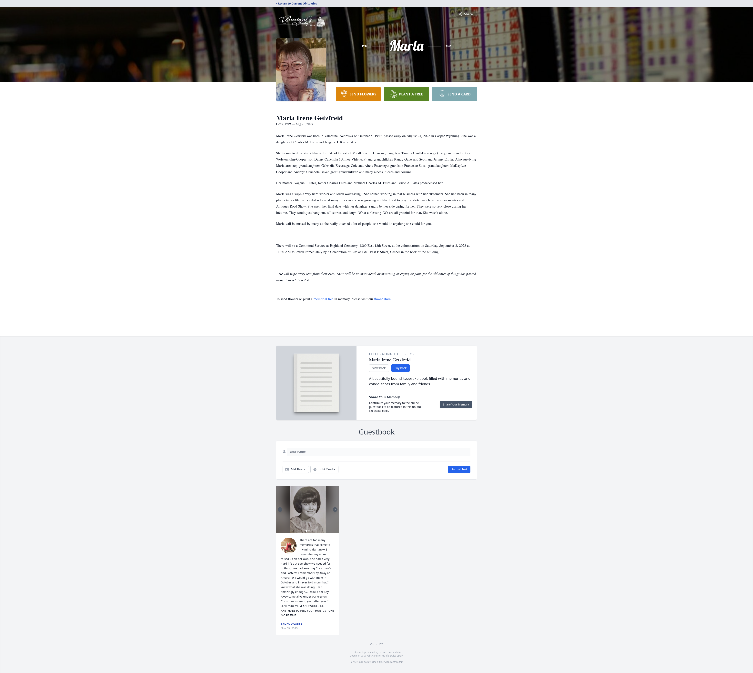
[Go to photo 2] (309, 531)
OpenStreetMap (380, 662)
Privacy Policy (365, 655)
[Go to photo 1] (306, 531)
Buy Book (401, 368)
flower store (382, 298)
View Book (379, 368)
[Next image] (335, 509)
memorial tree (323, 298)
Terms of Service (387, 655)
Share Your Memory (456, 404)
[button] (308, 509)
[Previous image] (280, 509)
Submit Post (459, 469)
